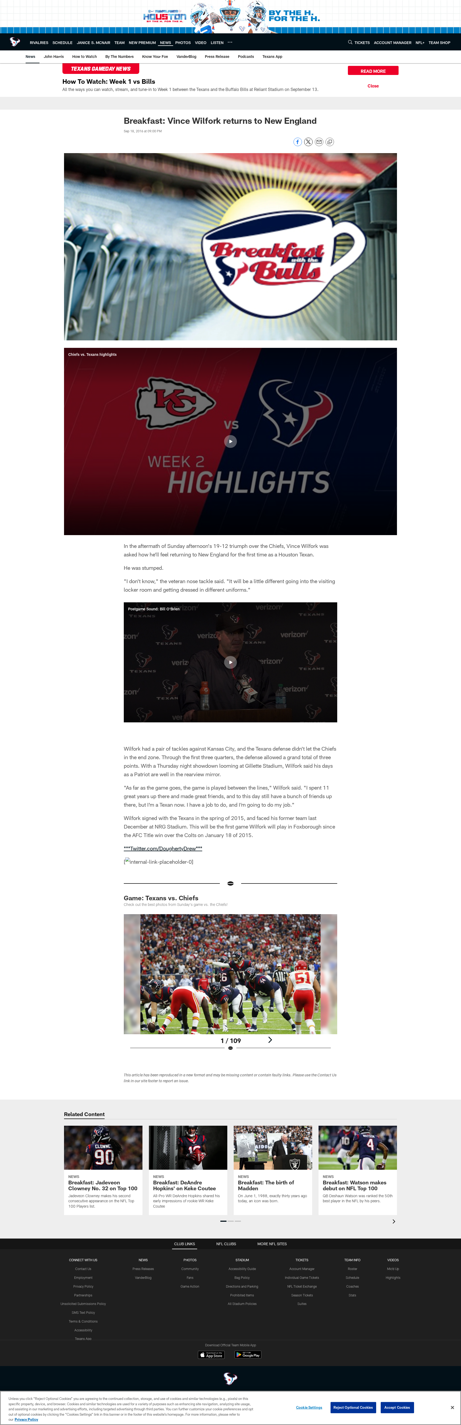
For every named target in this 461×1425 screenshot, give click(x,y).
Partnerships (83, 1295)
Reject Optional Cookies (353, 1407)
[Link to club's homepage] (15, 41)
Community (190, 1269)
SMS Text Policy (83, 1312)
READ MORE (373, 71)
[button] (230, 441)
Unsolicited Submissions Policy (83, 1303)
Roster (352, 1269)
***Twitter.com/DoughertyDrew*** (163, 848)
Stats (352, 1295)
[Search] (350, 42)
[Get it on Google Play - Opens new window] (248, 1357)
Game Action (190, 1286)
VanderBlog (143, 1277)
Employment (83, 1277)
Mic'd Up (393, 1269)
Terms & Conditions (83, 1321)
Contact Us (83, 1269)
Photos (190, 1260)
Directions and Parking (242, 1286)
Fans (190, 1277)
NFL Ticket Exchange (302, 1286)
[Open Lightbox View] (230, 986)
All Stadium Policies (242, 1303)
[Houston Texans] (230, 1379)
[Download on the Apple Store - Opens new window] (211, 1355)
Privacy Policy (83, 1286)
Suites (302, 1303)
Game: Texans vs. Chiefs (161, 898)
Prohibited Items (242, 1295)
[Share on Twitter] (308, 144)
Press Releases (143, 1269)
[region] (230, 1408)
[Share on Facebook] (297, 144)
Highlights (393, 1277)
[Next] (270, 1040)
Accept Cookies (397, 1407)
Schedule (352, 1277)
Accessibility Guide (242, 1269)
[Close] (373, 85)
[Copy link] (329, 142)
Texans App (83, 1338)
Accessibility (83, 1330)
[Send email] (319, 144)
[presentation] (395, 1222)
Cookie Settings (309, 1407)
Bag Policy (242, 1277)
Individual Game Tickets (302, 1277)
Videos (393, 1260)
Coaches (352, 1286)
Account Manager (302, 1269)
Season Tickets (302, 1295)
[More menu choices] (230, 42)
